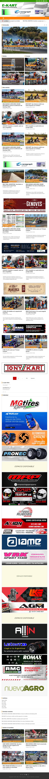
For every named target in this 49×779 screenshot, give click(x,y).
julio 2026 (4, 701)
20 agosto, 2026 (6, 69)
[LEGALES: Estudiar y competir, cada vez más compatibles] (13, 262)
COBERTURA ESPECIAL (10, 99)
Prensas (28, 56)
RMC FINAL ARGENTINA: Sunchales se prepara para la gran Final (13, 185)
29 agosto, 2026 (6, 108)
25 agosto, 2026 (6, 273)
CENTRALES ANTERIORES (7, 741)
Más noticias (6, 87)
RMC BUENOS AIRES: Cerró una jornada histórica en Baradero (36, 744)
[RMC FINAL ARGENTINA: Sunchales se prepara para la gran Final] (13, 176)
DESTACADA (5, 46)
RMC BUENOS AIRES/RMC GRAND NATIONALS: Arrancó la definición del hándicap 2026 (12, 105)
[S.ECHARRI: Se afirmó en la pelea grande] (36, 341)
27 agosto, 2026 (29, 107)
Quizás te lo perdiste (8, 727)
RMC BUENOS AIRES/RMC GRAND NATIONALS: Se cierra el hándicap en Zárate (30, 21)
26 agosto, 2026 (6, 51)
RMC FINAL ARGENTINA (12, 181)
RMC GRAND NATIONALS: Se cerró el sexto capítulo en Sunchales (12, 766)
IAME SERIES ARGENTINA (17, 741)
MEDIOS (12, 65)
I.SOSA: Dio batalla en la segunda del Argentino (35, 67)
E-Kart (11, 51)
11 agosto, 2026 (6, 748)
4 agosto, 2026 (28, 747)
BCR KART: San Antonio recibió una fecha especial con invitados (35, 104)
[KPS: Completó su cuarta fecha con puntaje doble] (36, 262)
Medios (5, 56)
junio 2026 (4, 703)
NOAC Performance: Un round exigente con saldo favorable (36, 81)
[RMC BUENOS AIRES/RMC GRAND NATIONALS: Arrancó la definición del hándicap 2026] (13, 139)
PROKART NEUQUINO (10, 79)
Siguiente (33, 378)
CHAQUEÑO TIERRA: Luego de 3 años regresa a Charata (12, 67)
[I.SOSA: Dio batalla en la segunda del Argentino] (13, 303)
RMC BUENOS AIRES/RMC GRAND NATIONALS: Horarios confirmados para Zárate (12, 230)
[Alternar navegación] (3, 18)
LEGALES (13, 123)
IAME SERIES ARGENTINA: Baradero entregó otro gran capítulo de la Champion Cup (12, 745)
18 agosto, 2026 (6, 83)
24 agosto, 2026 (29, 69)
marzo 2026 (4, 707)
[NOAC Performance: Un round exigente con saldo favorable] (36, 303)
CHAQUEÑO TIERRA (6, 65)
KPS (30, 123)
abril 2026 (4, 706)
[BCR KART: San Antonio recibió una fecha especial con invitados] (36, 139)
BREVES (4, 99)
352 (26, 378)
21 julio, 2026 (28, 768)
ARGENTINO (28, 65)
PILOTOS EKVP (33, 65)
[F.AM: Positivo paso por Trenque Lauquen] (13, 341)
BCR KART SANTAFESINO (30, 101)
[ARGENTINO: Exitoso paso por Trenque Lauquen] (36, 220)
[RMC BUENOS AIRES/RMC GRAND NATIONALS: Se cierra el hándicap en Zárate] (36, 176)
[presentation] (44, 25)
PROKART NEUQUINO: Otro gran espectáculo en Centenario (11, 81)
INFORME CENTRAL (39, 739)
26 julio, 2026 (5, 768)
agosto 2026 (4, 700)
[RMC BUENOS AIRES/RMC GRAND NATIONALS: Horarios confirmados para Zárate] (13, 220)
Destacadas (6, 25)
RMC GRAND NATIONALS (20, 46)
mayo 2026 (4, 704)
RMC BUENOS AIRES (11, 46)
